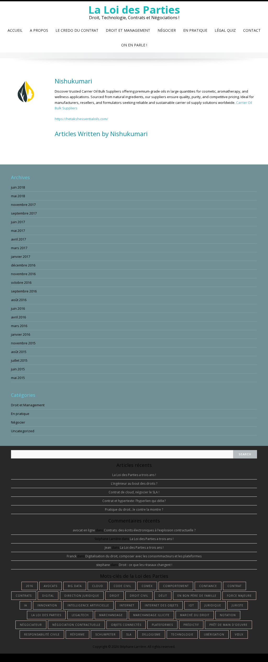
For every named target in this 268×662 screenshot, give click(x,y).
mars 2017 (19, 247)
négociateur (31, 625)
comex (147, 586)
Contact (252, 30)
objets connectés (126, 625)
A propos (39, 30)
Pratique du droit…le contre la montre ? (134, 509)
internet (127, 605)
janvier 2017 (20, 256)
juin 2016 (18, 308)
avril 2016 (18, 317)
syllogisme (151, 634)
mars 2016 (19, 325)
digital (48, 595)
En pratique (195, 30)
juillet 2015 (19, 360)
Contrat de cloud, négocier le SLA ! (134, 492)
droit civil (139, 595)
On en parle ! (134, 44)
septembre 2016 (24, 291)
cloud (97, 586)
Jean (108, 547)
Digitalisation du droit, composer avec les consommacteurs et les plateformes (143, 556)
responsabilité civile (42, 634)
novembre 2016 (23, 273)
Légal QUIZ (225, 30)
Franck (71, 556)
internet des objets (161, 605)
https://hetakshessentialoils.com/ (81, 118)
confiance (208, 586)
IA (25, 605)
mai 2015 (18, 377)
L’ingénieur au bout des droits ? (134, 483)
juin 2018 (18, 187)
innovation (47, 605)
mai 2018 (18, 196)
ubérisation (214, 634)
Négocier (167, 30)
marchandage (111, 615)
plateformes (162, 625)
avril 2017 (18, 239)
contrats (24, 595)
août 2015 (18, 351)
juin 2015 (18, 369)
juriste (237, 605)
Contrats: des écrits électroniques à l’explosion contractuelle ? (150, 530)
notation (228, 615)
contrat (234, 586)
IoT (191, 605)
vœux (239, 634)
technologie (182, 634)
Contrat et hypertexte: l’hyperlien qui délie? (134, 501)
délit (163, 595)
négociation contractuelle (76, 625)
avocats (50, 586)
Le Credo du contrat (76, 30)
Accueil (15, 30)
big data (75, 586)
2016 (29, 586)
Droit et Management (128, 30)
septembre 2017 (24, 213)
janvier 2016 (20, 334)
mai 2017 (18, 230)
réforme (77, 634)
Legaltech (80, 615)
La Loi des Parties (134, 9)
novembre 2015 (23, 343)
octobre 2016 (21, 282)
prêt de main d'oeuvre (228, 625)
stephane (103, 565)
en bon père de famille (196, 595)
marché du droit (194, 615)
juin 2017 (18, 222)
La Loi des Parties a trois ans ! (134, 475)
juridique (212, 605)
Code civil (122, 586)
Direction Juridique (81, 595)
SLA (128, 634)
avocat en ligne (84, 530)
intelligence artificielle (88, 605)
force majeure (239, 595)
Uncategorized (22, 431)
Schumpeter (105, 634)
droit (114, 595)
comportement (176, 586)
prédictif (191, 625)
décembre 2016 (23, 265)
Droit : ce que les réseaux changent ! (145, 565)
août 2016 (18, 299)
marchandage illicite (151, 615)
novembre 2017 (23, 204)
